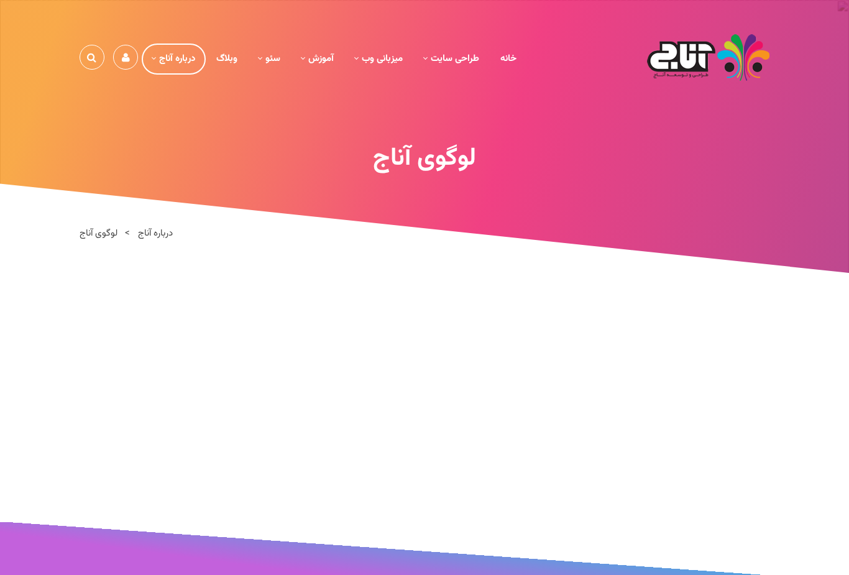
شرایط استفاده (439, 548)
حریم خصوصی (498, 548)
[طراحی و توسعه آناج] (708, 58)
